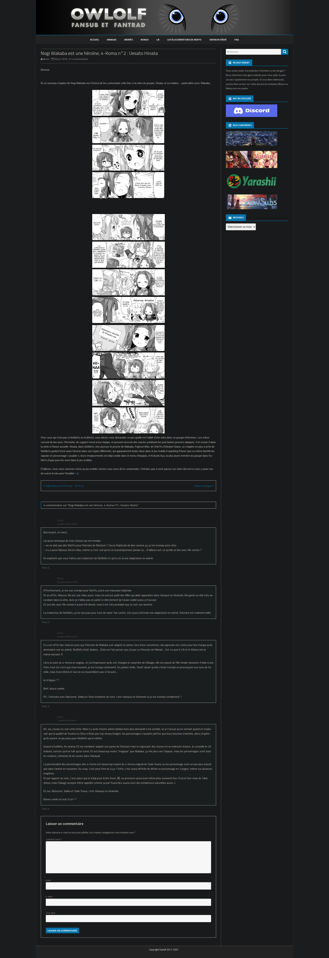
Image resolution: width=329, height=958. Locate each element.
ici (76, 473)
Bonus (145, 39)
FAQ (236, 39)
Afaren (46, 59)
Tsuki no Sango (203, 486)
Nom (48, 880)
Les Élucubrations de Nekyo (184, 39)
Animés (128, 39)
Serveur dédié (218, 39)
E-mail (49, 896)
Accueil (94, 39)
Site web (50, 913)
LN (157, 39)
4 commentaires (79, 59)
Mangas (111, 39)
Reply (44, 567)
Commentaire (54, 839)
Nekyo (60, 578)
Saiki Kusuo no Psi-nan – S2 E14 (64, 486)
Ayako (60, 520)
